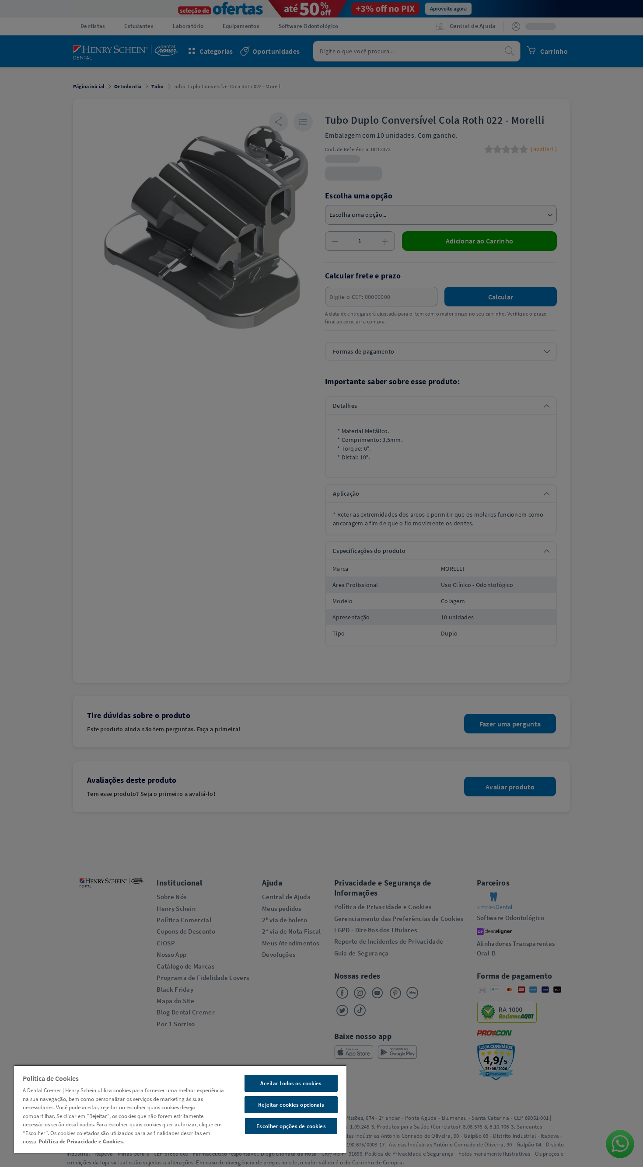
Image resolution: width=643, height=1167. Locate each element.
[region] (180, 1109)
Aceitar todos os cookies (291, 1083)
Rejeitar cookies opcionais (291, 1104)
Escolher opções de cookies (290, 1126)
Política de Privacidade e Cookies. (81, 1141)
